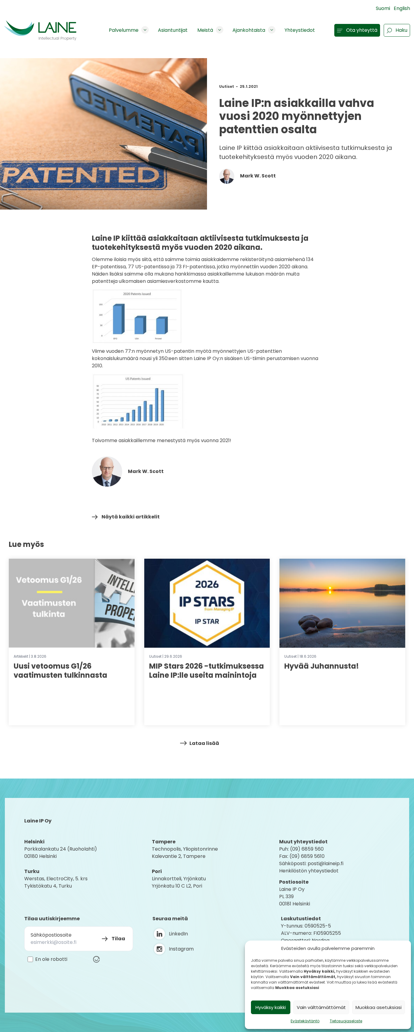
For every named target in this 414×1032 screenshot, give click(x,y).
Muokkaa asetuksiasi (379, 1007)
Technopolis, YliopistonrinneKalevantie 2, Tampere (185, 852)
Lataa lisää (204, 743)
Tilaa (118, 938)
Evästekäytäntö (305, 1021)
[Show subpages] (145, 30)
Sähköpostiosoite (51, 934)
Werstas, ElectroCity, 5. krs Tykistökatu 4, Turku (56, 882)
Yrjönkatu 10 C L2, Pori (177, 885)
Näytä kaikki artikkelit (131, 516)
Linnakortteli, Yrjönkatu (179, 878)
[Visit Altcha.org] (96, 959)
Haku (401, 30)
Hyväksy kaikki (270, 1007)
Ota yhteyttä (361, 30)
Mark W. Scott (257, 175)
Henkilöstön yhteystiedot (309, 870)
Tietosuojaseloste (346, 1021)
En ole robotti (51, 959)
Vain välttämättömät (321, 1007)
